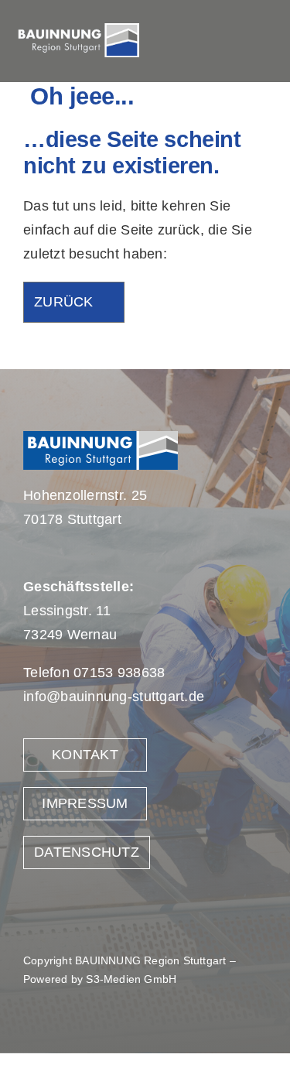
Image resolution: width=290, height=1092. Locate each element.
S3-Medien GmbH (131, 979)
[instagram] (233, 41)
